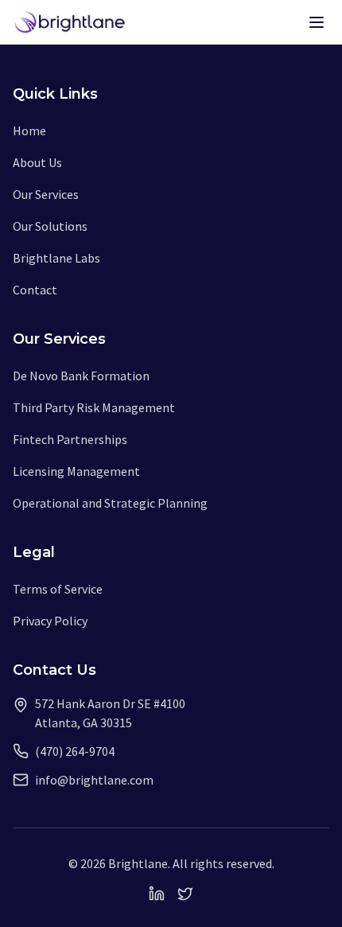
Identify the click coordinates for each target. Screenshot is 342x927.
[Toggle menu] (316, 22)
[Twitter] (185, 894)
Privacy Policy (50, 621)
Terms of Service (58, 589)
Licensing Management (76, 471)
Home (29, 130)
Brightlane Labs (56, 258)
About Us (37, 162)
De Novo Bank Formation (81, 376)
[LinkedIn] (157, 894)
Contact (35, 290)
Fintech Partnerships (70, 439)
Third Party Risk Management (94, 407)
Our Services (46, 194)
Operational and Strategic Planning (110, 503)
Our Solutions (50, 226)
